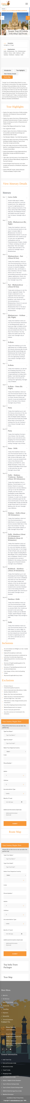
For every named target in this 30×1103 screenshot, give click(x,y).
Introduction (7, 70)
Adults (5, 771)
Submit (15, 823)
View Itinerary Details (10, 74)
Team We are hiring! (8, 1002)
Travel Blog (5, 1009)
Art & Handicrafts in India (9, 1077)
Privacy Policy (20, 1097)
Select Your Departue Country (12, 747)
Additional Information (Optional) (12, 809)
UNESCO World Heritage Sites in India (12, 1091)
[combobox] (15, 752)
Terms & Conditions (8, 1019)
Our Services (6, 998)
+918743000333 (10, 1029)
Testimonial (6, 1005)
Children (6, 780)
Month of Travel (8, 798)
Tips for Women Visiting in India (11, 1084)
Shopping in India (7, 1073)
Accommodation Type (9, 789)
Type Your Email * (8, 739)
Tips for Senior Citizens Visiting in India (13, 1087)
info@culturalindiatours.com (13, 1036)
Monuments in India (8, 1066)
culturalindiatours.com (16, 1100)
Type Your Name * (8, 731)
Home (3, 8)
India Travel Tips (7, 1059)
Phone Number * (8, 763)
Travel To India (6, 1070)
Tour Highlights (20, 70)
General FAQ (6, 1016)
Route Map (7, 77)
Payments (5, 1012)
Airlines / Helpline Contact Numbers (12, 1080)
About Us (5, 995)
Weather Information (8, 1094)
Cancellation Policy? (11, 1097)
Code (5, 755)
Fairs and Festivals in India (9, 1063)
